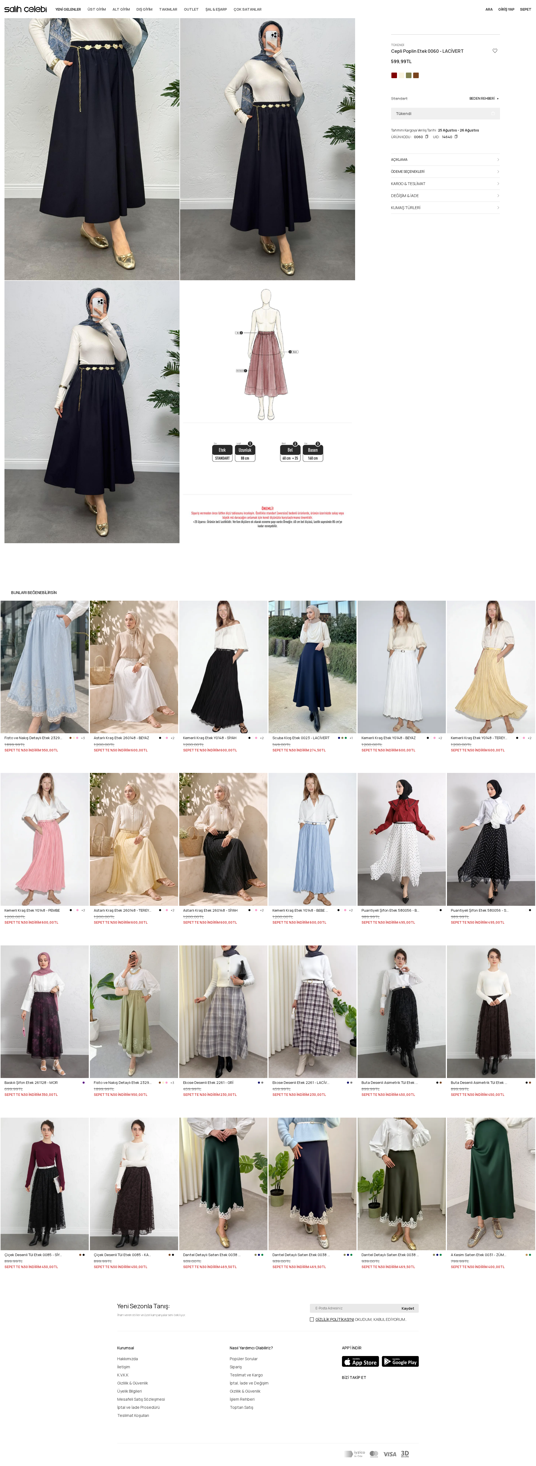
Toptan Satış (241, 1407)
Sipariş (236, 1366)
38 (14, 1110)
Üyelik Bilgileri (129, 1391)
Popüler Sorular (244, 1358)
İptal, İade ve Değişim (249, 1383)
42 (208, 1110)
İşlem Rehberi (242, 1399)
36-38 (98, 765)
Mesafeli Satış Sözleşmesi (141, 1399)
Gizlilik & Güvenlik (132, 1383)
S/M (275, 765)
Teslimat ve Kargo (246, 1375)
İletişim (123, 1366)
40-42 (112, 765)
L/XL (285, 765)
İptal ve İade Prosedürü (138, 1407)
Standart (11, 765)
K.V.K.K (122, 1375)
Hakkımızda (127, 1358)
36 (185, 1110)
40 (21, 1110)
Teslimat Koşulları (133, 1415)
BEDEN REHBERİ (482, 98)
